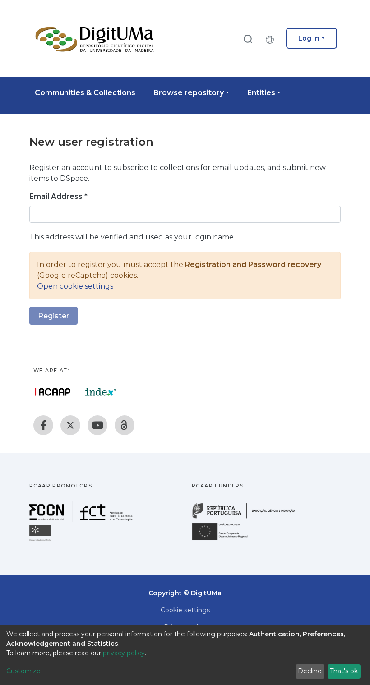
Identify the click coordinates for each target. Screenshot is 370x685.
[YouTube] (97, 425)
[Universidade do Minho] (41, 540)
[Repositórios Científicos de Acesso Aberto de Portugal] (52, 391)
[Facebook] (43, 425)
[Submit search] (247, 38)
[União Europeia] (225, 539)
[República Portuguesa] (248, 517)
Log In (308, 38)
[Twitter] (70, 425)
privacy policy (124, 653)
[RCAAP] (124, 425)
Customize (23, 671)
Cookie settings (185, 610)
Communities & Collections (85, 92)
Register (53, 316)
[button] (272, 38)
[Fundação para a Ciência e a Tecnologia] (82, 519)
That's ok (344, 671)
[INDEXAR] (101, 391)
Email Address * (58, 196)
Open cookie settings (75, 286)
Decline (310, 671)
